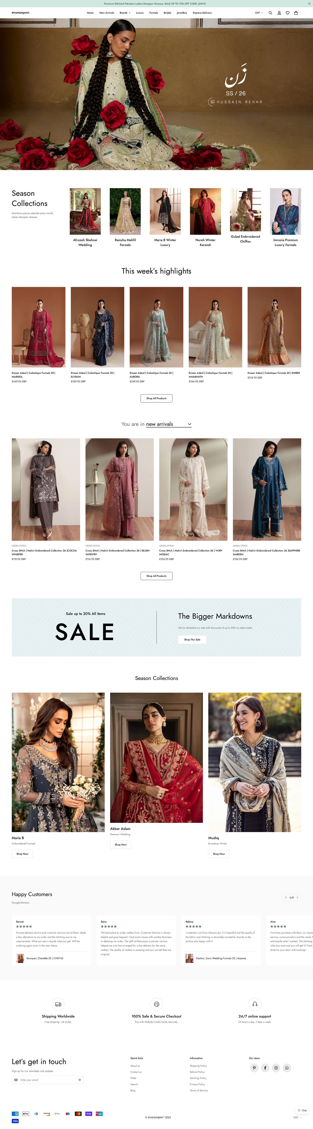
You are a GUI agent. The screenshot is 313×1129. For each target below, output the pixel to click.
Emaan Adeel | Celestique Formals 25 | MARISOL (33, 375)
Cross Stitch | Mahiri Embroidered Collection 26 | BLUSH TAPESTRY (117, 552)
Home (90, 13)
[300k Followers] (265, 1068)
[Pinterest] (254, 1068)
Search (134, 1084)
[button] (296, 13)
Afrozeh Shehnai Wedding (85, 242)
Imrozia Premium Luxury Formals (286, 242)
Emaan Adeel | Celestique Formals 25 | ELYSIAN (92, 375)
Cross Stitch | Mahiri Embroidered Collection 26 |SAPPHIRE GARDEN (266, 552)
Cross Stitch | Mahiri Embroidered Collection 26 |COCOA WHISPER (44, 552)
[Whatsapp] (287, 1068)
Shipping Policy (198, 1066)
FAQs (133, 1078)
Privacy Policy (197, 1084)
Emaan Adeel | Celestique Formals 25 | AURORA (151, 375)
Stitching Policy (198, 1078)
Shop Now (22, 854)
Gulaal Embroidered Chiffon (245, 239)
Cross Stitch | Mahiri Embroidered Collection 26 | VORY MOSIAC (190, 552)
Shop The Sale (192, 639)
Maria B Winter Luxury (165, 242)
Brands (123, 13)
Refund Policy (197, 1072)
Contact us (136, 1072)
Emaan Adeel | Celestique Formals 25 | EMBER (274, 373)
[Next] (297, 897)
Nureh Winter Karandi (205, 242)
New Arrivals (106, 13)
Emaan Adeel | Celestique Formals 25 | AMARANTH (210, 375)
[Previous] (286, 897)
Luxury (140, 13)
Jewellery (182, 13)
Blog (132, 1090)
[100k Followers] (276, 1068)
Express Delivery (202, 13)
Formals (153, 13)
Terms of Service (199, 1090)
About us (135, 1066)
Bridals (167, 13)
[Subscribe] (80, 1080)
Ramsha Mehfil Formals (125, 242)
